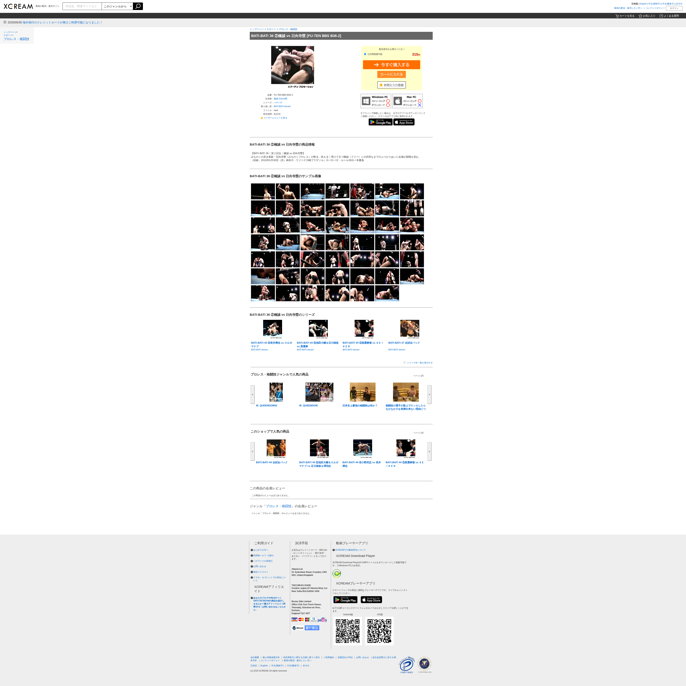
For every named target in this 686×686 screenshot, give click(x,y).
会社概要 (254, 657)
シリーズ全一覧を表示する (420, 363)
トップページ (10, 32)
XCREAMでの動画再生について (350, 550)
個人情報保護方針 (271, 657)
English (643, 4)
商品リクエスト (260, 572)
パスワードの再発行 (263, 561)
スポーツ (8, 35)
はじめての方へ (260, 550)
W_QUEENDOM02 (266, 405)
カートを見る (627, 15)
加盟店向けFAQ (345, 657)
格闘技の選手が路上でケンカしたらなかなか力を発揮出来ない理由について (406, 409)
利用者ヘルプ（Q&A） (264, 555)
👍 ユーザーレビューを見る (273, 118)
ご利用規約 (328, 657)
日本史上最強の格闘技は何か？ (359, 405)
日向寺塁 (283, 98)
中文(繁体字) (668, 4)
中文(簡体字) (654, 4)
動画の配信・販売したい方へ (628, 8)
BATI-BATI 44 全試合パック (272, 462)
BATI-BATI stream (282, 106)
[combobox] (82, 6)
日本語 (253, 665)
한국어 (679, 4)
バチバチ (278, 102)
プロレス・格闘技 (16, 39)
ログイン (674, 8)
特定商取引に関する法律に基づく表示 (301, 657)
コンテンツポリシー (655, 8)
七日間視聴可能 (374, 54)
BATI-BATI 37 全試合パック (404, 342)
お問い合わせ (259, 566)
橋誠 (276, 98)
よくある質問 (671, 15)
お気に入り (649, 15)
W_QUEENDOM (308, 405)
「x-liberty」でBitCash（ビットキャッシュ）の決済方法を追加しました (68, 22)
